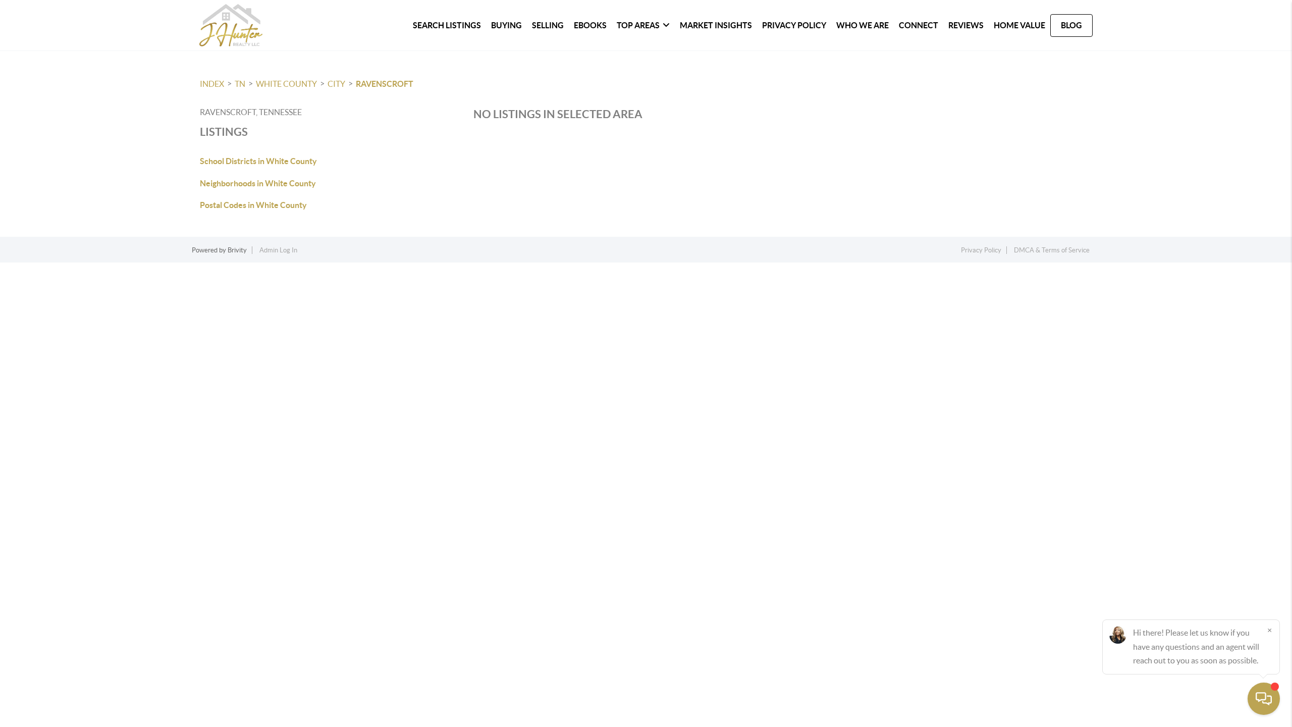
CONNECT (918, 25)
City (336, 83)
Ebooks (590, 25)
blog (1071, 25)
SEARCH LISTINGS (447, 25)
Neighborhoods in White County (258, 183)
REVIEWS (966, 25)
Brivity (237, 250)
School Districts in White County (258, 161)
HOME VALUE (1019, 25)
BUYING (506, 25)
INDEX (212, 83)
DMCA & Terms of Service (1052, 250)
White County (286, 83)
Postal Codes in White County (253, 205)
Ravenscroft (384, 83)
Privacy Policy (794, 25)
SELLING (548, 25)
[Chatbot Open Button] (1264, 699)
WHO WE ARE (862, 25)
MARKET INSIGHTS (716, 25)
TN (240, 83)
